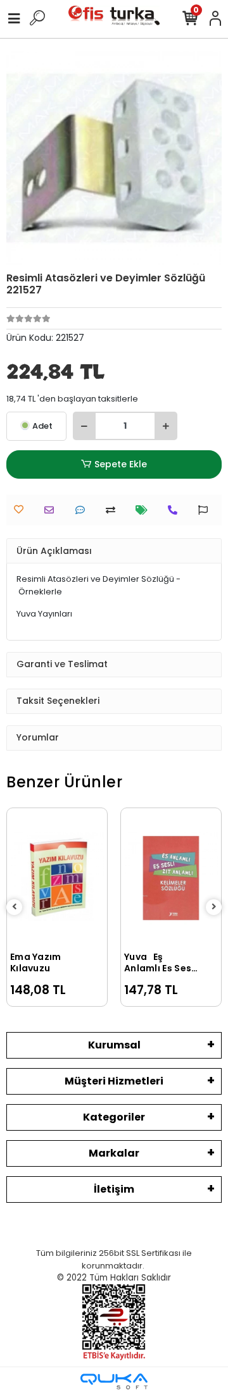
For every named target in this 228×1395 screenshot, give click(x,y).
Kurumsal (114, 1045)
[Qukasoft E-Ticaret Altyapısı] (114, 1381)
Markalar (114, 1153)
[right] (214, 907)
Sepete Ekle (120, 464)
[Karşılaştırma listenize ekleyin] (114, 510)
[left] (14, 907)
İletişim (114, 1189)
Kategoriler (114, 1117)
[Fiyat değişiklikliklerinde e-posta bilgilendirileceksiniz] (144, 510)
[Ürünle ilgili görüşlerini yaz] (83, 510)
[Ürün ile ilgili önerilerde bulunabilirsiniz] (206, 510)
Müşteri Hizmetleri (114, 1081)
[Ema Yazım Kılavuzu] (57, 878)
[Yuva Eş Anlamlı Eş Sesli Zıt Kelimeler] (171, 878)
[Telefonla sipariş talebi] (176, 510)
